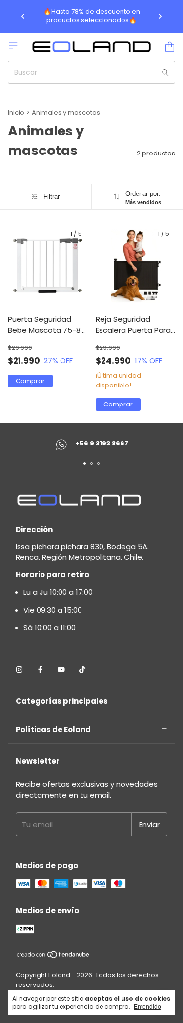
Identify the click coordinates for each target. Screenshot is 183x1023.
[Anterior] (23, 16)
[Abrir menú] (13, 45)
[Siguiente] (160, 16)
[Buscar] (165, 72)
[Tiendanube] (53, 956)
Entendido (147, 1007)
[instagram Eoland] (19, 669)
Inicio (16, 112)
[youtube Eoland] (61, 669)
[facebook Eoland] (40, 669)
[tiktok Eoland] (82, 669)
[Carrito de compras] (169, 46)
